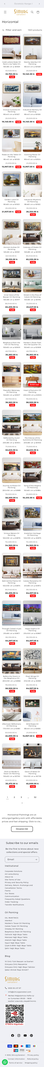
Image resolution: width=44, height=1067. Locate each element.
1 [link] (7, 797)
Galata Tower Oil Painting (16, 926)
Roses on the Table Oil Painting (11, 155)
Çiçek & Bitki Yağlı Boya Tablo (18, 945)
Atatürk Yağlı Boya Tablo (16, 940)
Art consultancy (12, 874)
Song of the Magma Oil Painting (32, 487)
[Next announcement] (39, 3)
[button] (5, 12)
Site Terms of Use (12, 880)
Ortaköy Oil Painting (14, 929)
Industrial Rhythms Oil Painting (32, 200)
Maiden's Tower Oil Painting (17, 923)
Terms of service (15, 1063)
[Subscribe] (36, 859)
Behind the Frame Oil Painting (11, 582)
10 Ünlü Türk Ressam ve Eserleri (19, 961)
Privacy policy (33, 1055)
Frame (7, 891)
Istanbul (8, 920)
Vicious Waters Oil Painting (11, 534)
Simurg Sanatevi (18, 1055)
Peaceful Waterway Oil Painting (11, 391)
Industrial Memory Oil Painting (32, 111)
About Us (9, 877)
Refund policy (33, 1059)
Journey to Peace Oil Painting (12, 487)
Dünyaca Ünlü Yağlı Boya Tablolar (20, 967)
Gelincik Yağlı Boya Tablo (16, 934)
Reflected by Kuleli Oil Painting (11, 439)
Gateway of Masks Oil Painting (32, 248)
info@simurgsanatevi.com (19, 992)
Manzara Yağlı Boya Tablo (16, 937)
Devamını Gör (22, 829)
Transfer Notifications (14, 905)
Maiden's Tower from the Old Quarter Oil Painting (32, 344)
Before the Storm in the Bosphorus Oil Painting (11, 677)
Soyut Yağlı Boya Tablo (15, 943)
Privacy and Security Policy (17, 882)
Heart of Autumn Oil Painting (32, 391)
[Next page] (22, 803)
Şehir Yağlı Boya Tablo (15, 948)
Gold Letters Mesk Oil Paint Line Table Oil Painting (11, 63)
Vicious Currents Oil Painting (11, 111)
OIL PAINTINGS (11, 918)
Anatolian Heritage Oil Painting (32, 534)
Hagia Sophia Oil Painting (32, 630)
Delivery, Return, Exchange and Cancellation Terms (19, 886)
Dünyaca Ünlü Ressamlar (16, 964)
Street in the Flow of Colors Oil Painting (32, 296)
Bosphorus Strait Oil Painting (18, 932)
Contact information (16, 1059)
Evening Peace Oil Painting (32, 155)
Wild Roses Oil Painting (32, 725)
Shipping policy (31, 1063)
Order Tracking (11, 902)
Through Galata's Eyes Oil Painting (11, 630)
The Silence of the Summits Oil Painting (32, 439)
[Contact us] (5, 1062)
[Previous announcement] (4, 3)
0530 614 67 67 (14, 988)
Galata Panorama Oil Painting (32, 582)
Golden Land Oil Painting (12, 200)
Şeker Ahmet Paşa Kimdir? (17, 970)
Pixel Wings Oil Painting (32, 677)
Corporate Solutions (13, 871)
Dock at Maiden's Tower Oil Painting (12, 773)
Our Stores (9, 893)
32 (35, 797)
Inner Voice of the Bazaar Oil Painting (11, 296)
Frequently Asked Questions (17, 899)
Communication (12, 896)
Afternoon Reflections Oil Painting (11, 725)
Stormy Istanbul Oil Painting (32, 63)
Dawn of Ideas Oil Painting (32, 773)
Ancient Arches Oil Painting (12, 248)
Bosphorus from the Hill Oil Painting (11, 343)
